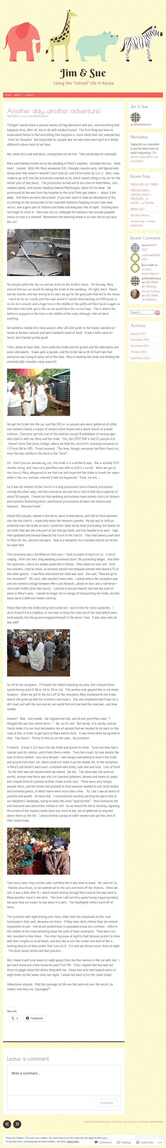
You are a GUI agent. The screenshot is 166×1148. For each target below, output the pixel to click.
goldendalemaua (38, 116)
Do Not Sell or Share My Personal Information (137, 1121)
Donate (29, 95)
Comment (106, 1102)
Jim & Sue (83, 72)
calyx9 (145, 255)
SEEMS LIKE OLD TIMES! (144, 184)
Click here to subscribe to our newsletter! (144, 157)
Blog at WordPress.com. (97, 1121)
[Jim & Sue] (83, 35)
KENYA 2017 (138, 209)
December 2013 (140, 339)
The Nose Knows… (141, 215)
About (18, 95)
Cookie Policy (73, 1141)
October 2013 (138, 351)
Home (8, 95)
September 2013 (140, 358)
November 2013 (140, 345)
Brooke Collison (151, 291)
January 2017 (138, 333)
